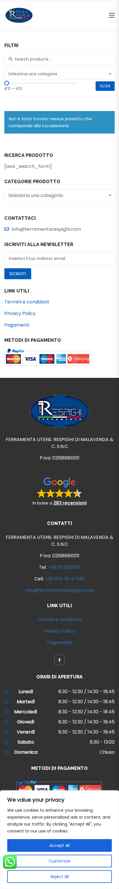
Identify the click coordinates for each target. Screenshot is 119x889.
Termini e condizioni (26, 302)
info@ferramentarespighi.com (59, 590)
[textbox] (60, 73)
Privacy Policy (20, 313)
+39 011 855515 (64, 567)
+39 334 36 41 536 (65, 578)
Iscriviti (18, 274)
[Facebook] (59, 660)
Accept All (59, 845)
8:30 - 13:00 (102, 742)
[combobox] (59, 74)
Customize (59, 861)
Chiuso (107, 752)
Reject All (60, 876)
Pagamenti (16, 325)
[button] (59, 491)
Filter (105, 86)
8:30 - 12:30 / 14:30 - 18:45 (86, 691)
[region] (59, 839)
